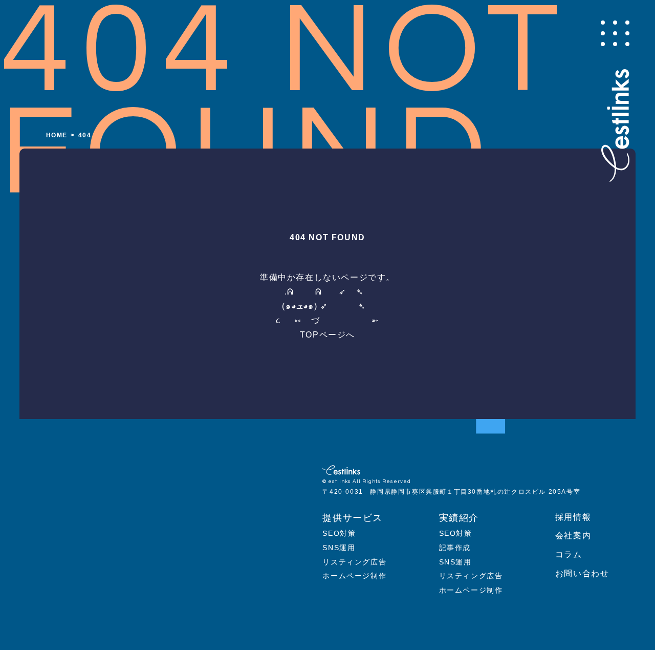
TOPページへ (327, 334)
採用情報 (573, 517)
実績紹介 (459, 518)
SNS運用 (338, 547)
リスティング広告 (354, 562)
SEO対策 (339, 533)
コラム (568, 554)
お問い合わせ (582, 573)
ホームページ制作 (354, 576)
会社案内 (573, 535)
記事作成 (455, 547)
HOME (57, 135)
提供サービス (352, 518)
